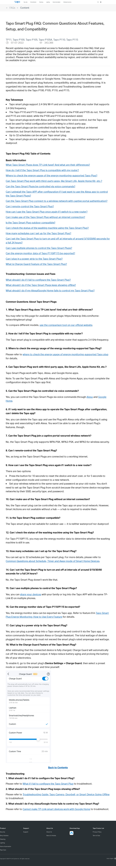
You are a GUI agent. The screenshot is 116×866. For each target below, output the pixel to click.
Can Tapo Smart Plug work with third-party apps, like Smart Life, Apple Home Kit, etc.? (54, 180)
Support (25, 832)
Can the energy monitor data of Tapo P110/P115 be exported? (40, 253)
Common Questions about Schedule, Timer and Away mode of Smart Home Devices (52, 561)
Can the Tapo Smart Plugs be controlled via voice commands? (40, 186)
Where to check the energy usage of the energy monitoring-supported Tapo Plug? (51, 175)
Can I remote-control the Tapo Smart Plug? (30, 206)
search (98, 2)
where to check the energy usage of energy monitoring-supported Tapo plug (65, 354)
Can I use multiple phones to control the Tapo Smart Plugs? (39, 248)
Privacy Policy (97, 832)
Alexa (90, 396)
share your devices (30, 594)
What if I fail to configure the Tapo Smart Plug (48, 783)
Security (2, 832)
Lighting (2, 843)
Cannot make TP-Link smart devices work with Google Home (56, 809)
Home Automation (5, 846)
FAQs (12, 7)
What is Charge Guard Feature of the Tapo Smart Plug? (36, 264)
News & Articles (51, 835)
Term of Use (96, 835)
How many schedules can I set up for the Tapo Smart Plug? (38, 233)
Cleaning (2, 839)
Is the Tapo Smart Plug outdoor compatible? (30, 222)
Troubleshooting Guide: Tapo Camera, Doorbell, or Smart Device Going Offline (66, 794)
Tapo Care (3, 850)
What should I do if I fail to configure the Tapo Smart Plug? (38, 279)
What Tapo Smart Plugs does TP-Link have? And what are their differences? (48, 164)
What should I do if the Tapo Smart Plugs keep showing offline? (41, 285)
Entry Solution (4, 835)
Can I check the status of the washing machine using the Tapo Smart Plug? (47, 227)
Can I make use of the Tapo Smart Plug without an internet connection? (45, 217)
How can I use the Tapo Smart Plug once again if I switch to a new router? (46, 211)
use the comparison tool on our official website (66, 325)
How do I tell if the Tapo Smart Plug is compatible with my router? (42, 170)
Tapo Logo (17, 2)
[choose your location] (100, 2)
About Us (49, 832)
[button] (41, 644)
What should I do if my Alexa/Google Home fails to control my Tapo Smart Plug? (50, 290)
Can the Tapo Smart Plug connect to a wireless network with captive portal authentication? (56, 200)
